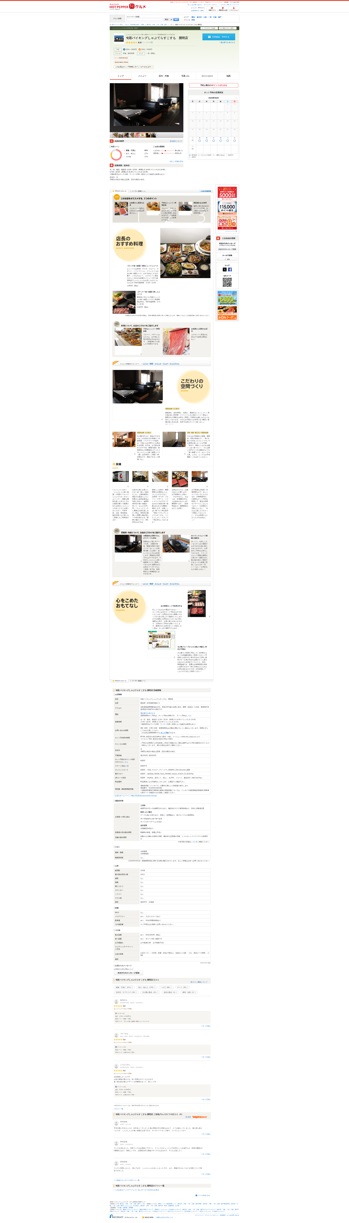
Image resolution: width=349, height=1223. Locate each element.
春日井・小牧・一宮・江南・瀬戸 (209, 17)
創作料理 (131, 53)
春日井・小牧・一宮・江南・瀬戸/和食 (189, 1203)
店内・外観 (164, 76)
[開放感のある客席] (185, 208)
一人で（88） (166, 987)
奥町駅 (125, 1207)
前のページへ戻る (117, 24)
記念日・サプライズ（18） (126, 992)
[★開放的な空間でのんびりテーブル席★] (128, 548)
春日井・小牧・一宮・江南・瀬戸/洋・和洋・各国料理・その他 (160, 1205)
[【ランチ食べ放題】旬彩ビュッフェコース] (185, 253)
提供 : (190, 1117)
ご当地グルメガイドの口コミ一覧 (127, 1180)
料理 (151, 364)
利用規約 (222, 1215)
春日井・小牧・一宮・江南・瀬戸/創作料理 (216, 1203)
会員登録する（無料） (198, 10)
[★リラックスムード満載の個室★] (176, 548)
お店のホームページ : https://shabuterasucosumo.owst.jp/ (136, 796)
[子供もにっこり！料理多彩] (153, 208)
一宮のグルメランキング (173, 1211)
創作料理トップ (171, 1203)
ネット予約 (164, 733)
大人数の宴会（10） (149, 992)
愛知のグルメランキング (130, 1209)
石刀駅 (119, 1207)
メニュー (142, 76)
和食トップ (161, 1203)
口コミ (207, 76)
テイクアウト (175, 364)
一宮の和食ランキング (190, 1211)
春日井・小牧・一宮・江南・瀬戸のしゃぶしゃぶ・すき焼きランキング (143, 1211)
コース (145, 364)
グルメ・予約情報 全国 (132, 24)
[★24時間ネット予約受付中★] (196, 603)
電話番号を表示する (227, 42)
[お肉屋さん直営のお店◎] (176, 341)
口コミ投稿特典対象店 (121, 58)
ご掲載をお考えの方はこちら (164, 1217)
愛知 (193, 17)
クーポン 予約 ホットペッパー (230, 4)
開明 (238, 2)
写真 (185, 76)
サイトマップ (199, 1215)
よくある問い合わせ (195, 4)
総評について (177, 141)
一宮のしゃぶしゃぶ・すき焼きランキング (212, 1211)
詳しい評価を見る (176, 161)
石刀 (231, 2)
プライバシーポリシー (212, 1215)
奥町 (234, 2)
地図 (228, 76)
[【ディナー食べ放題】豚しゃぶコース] (124, 302)
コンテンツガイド (211, 4)
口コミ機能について (200, 982)
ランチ (165, 364)
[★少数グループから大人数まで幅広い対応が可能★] (161, 644)
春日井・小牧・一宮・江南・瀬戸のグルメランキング (199, 1209)
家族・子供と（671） (124, 987)
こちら (189, 716)
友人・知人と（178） (146, 987)
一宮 (171, 24)
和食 (193, 20)
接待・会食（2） (189, 992)
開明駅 (131, 1207)
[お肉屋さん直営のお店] (121, 208)
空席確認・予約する (220, 37)
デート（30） (182, 987)
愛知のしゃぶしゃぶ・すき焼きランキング (168, 1209)
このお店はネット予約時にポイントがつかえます (133, 67)
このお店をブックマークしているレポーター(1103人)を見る (137, 1190)
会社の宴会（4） (170, 992)
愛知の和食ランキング (146, 1209)
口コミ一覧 (119, 1109)
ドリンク (158, 364)
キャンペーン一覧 (231, 231)
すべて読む (206, 1026)
